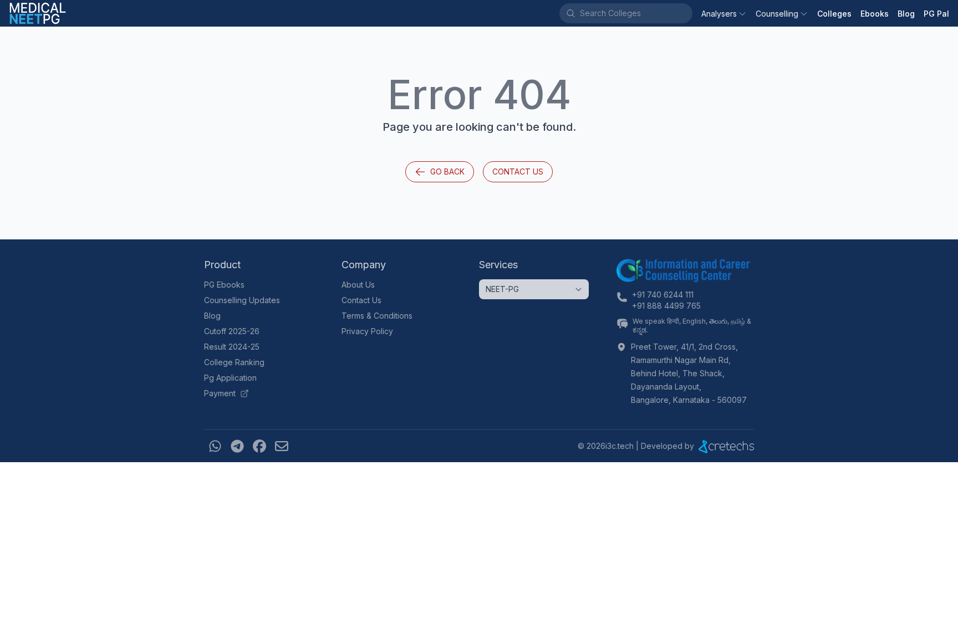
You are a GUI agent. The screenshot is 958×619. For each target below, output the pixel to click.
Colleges (834, 13)
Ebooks (874, 13)
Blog (906, 13)
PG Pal (936, 13)
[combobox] (635, 13)
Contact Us (517, 171)
